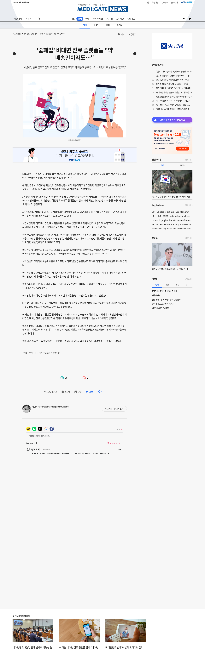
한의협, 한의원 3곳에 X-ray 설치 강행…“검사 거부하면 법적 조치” (174, 79)
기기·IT (109, 18)
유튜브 (119, 25)
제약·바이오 (98, 18)
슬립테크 (131, 18)
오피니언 (120, 18)
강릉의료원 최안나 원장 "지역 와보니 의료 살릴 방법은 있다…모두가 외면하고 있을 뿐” (174, 88)
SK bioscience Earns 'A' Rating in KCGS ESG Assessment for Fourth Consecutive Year (172, 224)
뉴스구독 (164, 2)
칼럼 (162, 165)
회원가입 (155, 2)
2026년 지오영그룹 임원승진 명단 (164, 291)
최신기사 (29, 18)
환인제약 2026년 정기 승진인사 (163, 303)
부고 (187, 284)
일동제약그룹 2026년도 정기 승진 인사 (166, 299)
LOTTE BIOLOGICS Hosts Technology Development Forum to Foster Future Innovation (172, 216)
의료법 (96, 25)
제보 (122, 34)
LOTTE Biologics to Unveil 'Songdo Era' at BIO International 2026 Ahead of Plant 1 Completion (172, 211)
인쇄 (79, 391)
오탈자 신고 (52, 391)
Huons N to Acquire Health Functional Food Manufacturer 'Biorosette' (172, 228)
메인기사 (18, 18)
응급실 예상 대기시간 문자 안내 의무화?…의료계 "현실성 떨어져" (174, 75)
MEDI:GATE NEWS (102, 8)
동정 (177, 284)
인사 (157, 284)
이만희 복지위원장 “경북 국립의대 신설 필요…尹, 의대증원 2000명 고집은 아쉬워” (174, 84)
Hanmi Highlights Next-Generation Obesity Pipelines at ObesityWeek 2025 (172, 220)
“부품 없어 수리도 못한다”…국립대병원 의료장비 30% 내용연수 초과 (174, 109)
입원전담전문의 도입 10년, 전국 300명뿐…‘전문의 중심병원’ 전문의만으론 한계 (174, 96)
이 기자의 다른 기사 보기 (114, 408)
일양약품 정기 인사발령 (160, 307)
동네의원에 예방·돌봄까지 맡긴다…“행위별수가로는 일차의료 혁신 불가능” (174, 92)
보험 (108, 25)
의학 (87, 18)
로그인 (146, 2)
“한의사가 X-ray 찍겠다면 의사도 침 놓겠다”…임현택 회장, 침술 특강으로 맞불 (174, 71)
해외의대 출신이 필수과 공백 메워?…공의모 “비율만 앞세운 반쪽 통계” (174, 100)
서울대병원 (156, 295)
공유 (134, 34)
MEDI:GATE (186, 2)
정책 (80, 18)
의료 (72, 18)
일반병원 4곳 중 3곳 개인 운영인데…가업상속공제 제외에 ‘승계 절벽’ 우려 (174, 105)
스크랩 (67, 391)
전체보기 (188, 159)
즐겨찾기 (174, 2)
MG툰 (182, 165)
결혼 (167, 284)
